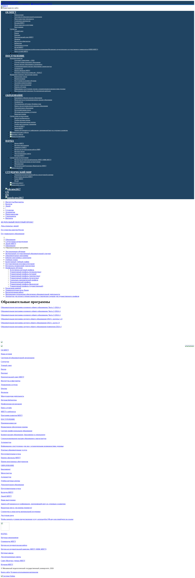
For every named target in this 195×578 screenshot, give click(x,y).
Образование (10, 239)
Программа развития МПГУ (12, 415)
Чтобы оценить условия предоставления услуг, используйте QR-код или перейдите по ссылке (37, 519)
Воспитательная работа (14, 292)
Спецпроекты (10, 216)
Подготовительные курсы (11, 454)
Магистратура (6, 473)
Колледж (8, 204)
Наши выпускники (8, 500)
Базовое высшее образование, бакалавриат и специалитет (23, 435)
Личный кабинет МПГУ (42, 4)
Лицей (7, 206)
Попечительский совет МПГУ (12, 377)
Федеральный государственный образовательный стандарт (28, 254)
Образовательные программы (16, 256)
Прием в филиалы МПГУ (11, 458)
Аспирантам (10, 212)
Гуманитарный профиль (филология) (24, 284)
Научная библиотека (9, 400)
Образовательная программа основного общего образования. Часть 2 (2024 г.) (31, 311)
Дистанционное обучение (15, 251)
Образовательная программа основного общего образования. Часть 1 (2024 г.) (31, 307)
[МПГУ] (4, 6)
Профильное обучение (14, 268)
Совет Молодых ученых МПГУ (13, 561)
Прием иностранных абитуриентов (14, 462)
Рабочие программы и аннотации (18, 258)
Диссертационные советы (11, 557)
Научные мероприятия (9, 538)
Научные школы (7, 553)
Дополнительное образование (12, 485)
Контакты (9, 218)
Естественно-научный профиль (22, 270)
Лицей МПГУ (10, 244)
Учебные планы (11, 260)
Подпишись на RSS (10, 2)
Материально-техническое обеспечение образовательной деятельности (32, 294)
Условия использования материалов (24, 572)
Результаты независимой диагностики (20, 266)
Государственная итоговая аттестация (19, 264)
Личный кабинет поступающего (16, 4)
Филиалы (4, 392)
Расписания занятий (13, 288)
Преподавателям (11, 214)
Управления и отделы (9, 385)
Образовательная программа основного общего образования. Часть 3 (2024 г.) (31, 315)
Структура (5, 362)
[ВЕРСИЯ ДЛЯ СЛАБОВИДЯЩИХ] (13, 189)
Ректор (3, 369)
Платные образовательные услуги (14, 450)
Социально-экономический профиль (24, 280)
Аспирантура (6, 442)
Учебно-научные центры (10, 481)
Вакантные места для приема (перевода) (16, 508)
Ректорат (4, 373)
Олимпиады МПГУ (8, 541)
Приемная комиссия (8, 423)
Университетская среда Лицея (17, 290)
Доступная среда (7, 515)
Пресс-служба (6, 408)
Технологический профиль (20, 282)
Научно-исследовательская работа (14, 545)
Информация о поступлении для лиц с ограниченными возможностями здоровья (32, 446)
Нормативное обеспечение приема (14, 427)
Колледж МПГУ (7, 492)
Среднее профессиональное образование (16, 431)
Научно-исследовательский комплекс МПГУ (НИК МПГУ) (23, 549)
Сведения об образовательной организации (17, 358)
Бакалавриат (5, 469)
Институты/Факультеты (14, 202)
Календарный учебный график (17, 262)
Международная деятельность (12, 396)
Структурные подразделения (16, 242)
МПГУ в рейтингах (8, 412)
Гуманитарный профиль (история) (23, 274)
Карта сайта (5, 572)
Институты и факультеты (10, 381)
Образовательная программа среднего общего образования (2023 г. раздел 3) (30, 323)
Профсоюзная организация (11, 404)
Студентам (9, 210)
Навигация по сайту (10, 8)
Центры (4, 388)
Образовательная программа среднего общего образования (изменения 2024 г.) (31, 327)
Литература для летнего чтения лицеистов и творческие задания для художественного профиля (42, 296)
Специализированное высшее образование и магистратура (23, 438)
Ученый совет (6, 365)
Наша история (6, 354)
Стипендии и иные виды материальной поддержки (21, 512)
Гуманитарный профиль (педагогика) (24, 278)
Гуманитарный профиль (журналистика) (25, 272)
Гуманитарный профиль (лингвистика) (25, 276)
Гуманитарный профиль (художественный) (26, 286)
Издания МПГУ (7, 564)
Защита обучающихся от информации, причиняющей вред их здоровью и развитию (33, 504)
